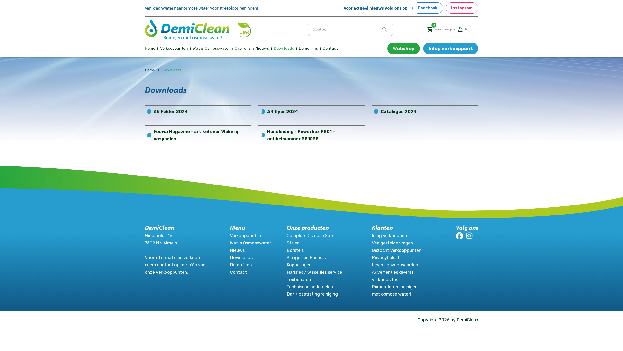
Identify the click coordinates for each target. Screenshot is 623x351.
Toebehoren (299, 279)
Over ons (243, 48)
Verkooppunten (174, 48)
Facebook (428, 8)
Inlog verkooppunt (451, 48)
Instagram (462, 8)
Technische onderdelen (310, 287)
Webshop (403, 48)
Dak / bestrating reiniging (312, 294)
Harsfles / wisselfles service (314, 272)
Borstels (295, 250)
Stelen (293, 243)
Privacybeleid (385, 257)
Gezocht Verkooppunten (396, 250)
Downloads (284, 48)
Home (150, 48)
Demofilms (308, 48)
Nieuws (262, 48)
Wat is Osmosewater (211, 48)
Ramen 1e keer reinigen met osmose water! (395, 290)
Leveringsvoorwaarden (395, 265)
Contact (330, 48)
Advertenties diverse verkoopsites (393, 276)
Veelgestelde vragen (392, 243)
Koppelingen (299, 265)
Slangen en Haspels (306, 257)
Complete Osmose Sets (310, 235)
